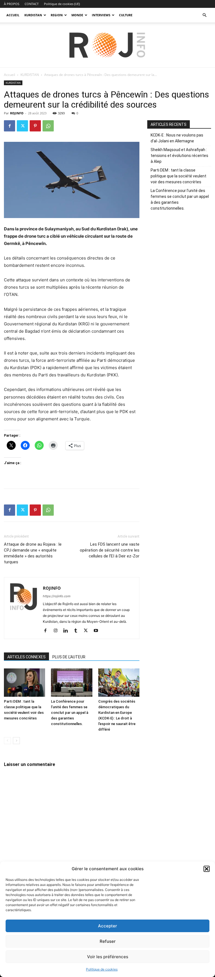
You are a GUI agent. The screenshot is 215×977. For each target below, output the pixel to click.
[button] (206, 869)
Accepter (107, 926)
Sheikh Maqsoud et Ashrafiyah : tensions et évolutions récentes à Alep (179, 155)
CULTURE (125, 15)
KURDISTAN (33, 15)
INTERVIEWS (101, 15)
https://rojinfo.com (57, 596)
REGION (57, 15)
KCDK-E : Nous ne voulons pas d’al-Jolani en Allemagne (177, 138)
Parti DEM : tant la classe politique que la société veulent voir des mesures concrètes (178, 176)
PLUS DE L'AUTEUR (68, 657)
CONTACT (32, 4)
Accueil (9, 74)
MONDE (77, 15)
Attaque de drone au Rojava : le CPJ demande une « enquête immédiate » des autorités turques (33, 553)
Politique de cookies (102, 969)
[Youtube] (97, 631)
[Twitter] (22, 125)
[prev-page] (7, 740)
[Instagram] (57, 631)
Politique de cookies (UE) (62, 4)
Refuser (108, 941)
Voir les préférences (107, 956)
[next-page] (16, 740)
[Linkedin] (67, 631)
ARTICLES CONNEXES (26, 657)
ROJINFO (17, 113)
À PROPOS (11, 4)
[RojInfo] (107, 45)
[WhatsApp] (48, 125)
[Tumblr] (77, 631)
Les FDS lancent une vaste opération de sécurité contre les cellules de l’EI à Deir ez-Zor (109, 550)
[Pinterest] (35, 125)
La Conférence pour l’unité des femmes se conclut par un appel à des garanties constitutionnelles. (69, 712)
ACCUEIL (12, 15)
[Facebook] (9, 125)
